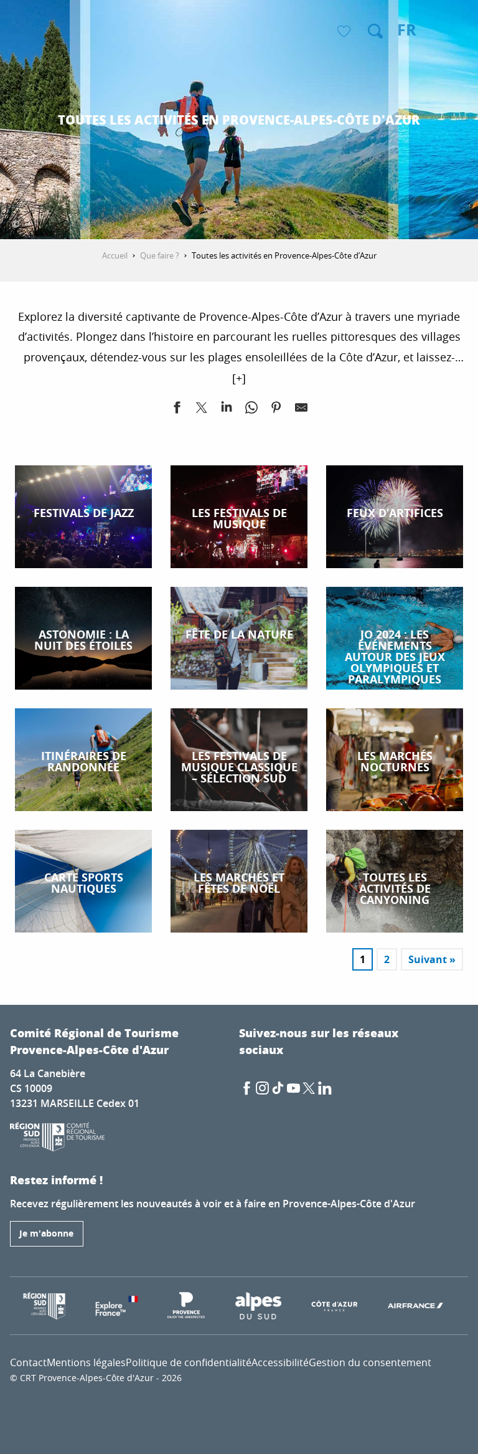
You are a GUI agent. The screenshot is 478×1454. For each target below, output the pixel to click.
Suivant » (432, 959)
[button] (375, 31)
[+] (239, 378)
